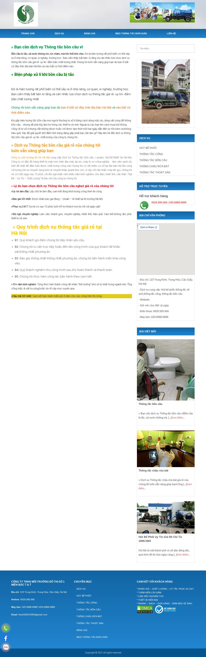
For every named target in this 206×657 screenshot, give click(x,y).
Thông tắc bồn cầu (153, 160)
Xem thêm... (178, 417)
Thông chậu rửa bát (154, 166)
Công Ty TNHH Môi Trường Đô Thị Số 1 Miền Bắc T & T (26, 14)
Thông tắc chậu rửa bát (153, 470)
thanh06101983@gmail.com (33, 614)
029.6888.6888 (177, 202)
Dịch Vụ (81, 589)
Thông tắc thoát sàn (154, 172)
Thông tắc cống (151, 154)
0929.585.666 (159, 202)
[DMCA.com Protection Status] (145, 612)
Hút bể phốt (148, 148)
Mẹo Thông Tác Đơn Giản (92, 637)
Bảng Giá (81, 630)
